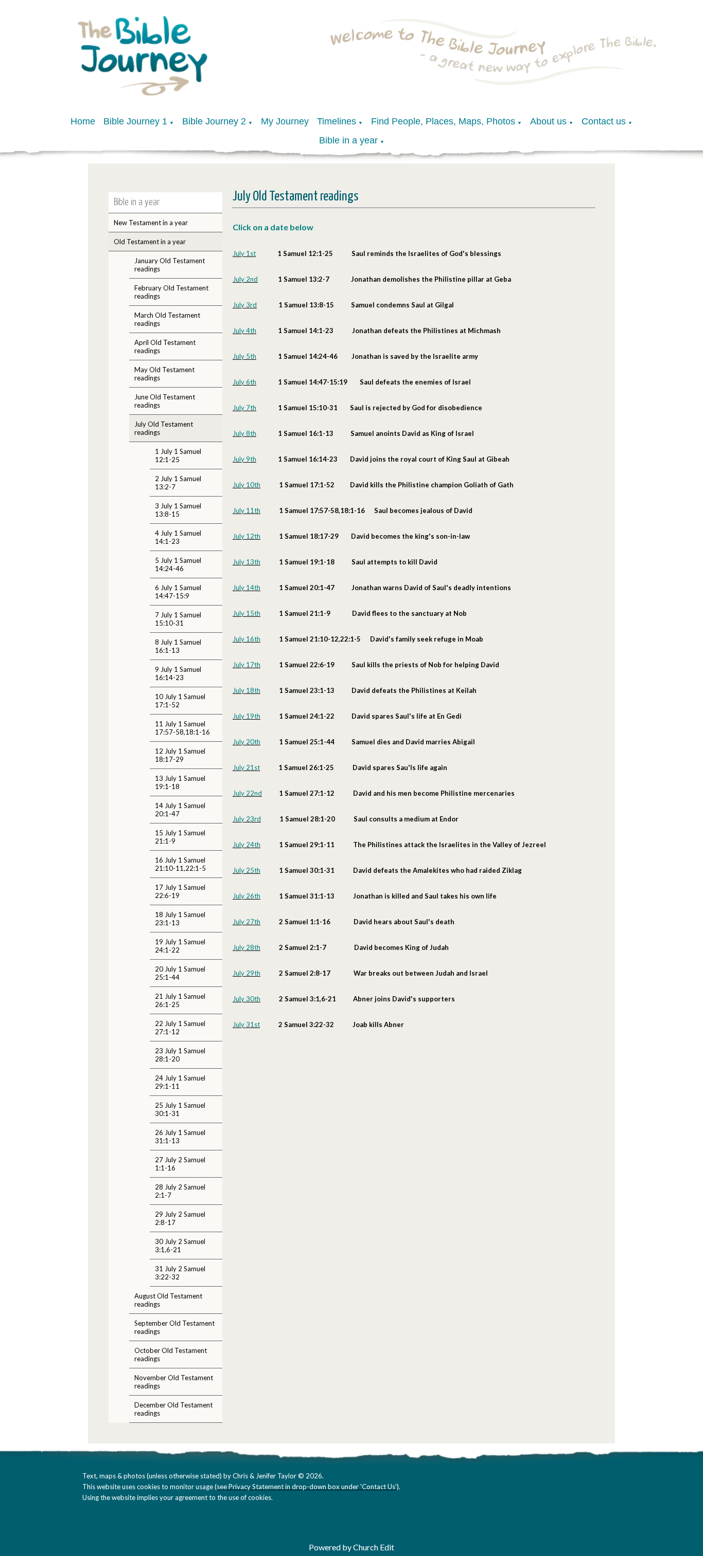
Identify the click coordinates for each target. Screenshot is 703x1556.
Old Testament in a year (150, 241)
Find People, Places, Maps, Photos (443, 121)
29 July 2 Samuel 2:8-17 (180, 1218)
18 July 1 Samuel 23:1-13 (180, 918)
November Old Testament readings (173, 1382)
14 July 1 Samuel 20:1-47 (180, 809)
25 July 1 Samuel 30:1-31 (180, 1109)
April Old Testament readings (165, 346)
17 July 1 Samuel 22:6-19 (180, 891)
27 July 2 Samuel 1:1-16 (180, 1164)
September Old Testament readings (174, 1327)
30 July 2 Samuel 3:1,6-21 (180, 1245)
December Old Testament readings (173, 1409)
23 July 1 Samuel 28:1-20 (180, 1055)
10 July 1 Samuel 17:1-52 (180, 700)
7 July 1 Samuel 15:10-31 (178, 619)
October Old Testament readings (170, 1354)
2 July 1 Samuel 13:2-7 (178, 482)
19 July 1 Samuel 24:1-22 (180, 946)
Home (83, 121)
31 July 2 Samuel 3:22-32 (180, 1273)
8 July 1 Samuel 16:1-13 (178, 646)
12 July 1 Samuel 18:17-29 (180, 755)
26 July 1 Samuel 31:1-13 (180, 1136)
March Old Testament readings (167, 319)
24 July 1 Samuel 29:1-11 (180, 1082)
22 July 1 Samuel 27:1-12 (180, 1027)
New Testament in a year (151, 222)
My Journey (285, 121)
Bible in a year (348, 140)
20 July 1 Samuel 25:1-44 (180, 973)
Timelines (336, 121)
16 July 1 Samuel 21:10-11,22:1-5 (180, 864)
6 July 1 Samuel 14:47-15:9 (178, 591)
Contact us (604, 121)
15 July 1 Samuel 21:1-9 (180, 837)
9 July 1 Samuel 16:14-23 (178, 673)
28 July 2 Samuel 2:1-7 (180, 1191)
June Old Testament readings (164, 401)
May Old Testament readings (164, 373)
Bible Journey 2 (214, 121)
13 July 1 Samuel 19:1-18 (180, 782)
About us (548, 121)
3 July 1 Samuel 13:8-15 (178, 510)
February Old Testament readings (171, 292)
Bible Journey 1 (135, 121)
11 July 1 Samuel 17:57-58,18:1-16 (182, 728)
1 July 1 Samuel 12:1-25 (178, 455)
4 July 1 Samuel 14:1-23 (178, 537)
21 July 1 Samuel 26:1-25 (180, 1000)
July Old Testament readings (163, 428)
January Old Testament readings (169, 265)
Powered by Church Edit (351, 1547)
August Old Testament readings (168, 1300)
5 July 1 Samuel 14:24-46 (178, 564)
